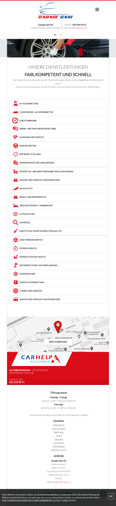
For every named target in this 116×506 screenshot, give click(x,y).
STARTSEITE (59, 425)
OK (110, 496)
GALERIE (58, 439)
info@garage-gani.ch (77, 28)
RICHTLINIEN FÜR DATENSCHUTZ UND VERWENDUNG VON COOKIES (35, 500)
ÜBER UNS (59, 432)
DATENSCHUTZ (58, 450)
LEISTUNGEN (58, 429)
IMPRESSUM (59, 446)
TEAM (59, 436)
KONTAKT (59, 443)
